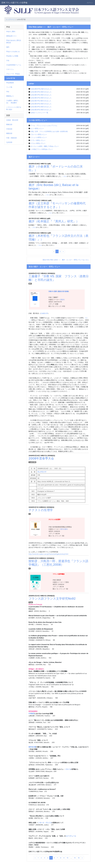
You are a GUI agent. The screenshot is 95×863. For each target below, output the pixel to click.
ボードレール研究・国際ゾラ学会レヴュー (45, 146)
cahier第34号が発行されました (41, 92)
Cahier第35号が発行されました (41, 89)
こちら (64, 176)
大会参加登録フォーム (13, 65)
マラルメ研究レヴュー (38, 143)
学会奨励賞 (10, 83)
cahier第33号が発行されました (41, 95)
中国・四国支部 (11, 138)
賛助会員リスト (11, 36)
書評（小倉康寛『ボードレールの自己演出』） (55, 168)
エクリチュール (71, 836)
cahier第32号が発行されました (41, 98)
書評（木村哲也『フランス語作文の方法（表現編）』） (58, 237)
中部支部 (9, 129)
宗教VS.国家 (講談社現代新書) (59, 291)
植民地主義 (32, 747)
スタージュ (10, 69)
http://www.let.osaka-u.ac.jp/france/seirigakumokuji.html (48, 554)
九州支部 (9, 142)
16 (79, 858)
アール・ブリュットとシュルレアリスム (44, 125)
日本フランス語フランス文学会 (14, 2)
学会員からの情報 (12, 56)
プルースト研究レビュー (39, 134)
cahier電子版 (10, 78)
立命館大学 (44, 313)
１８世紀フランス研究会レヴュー (42, 149)
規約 (7, 47)
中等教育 (32, 713)
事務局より (10, 96)
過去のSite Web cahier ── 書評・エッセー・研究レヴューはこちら (66, 260)
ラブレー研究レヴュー (38, 140)
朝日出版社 (64, 529)
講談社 (62, 299)
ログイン (90, 3)
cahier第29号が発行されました (41, 107)
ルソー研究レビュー (37, 128)
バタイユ (68, 769)
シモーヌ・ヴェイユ (45, 822)
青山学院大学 (41, 472)
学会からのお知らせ (13, 51)
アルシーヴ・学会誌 (13, 74)
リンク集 (9, 87)
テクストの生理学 (41, 510)
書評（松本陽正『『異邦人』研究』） (54, 221)
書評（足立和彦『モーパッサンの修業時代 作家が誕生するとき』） (59, 205)
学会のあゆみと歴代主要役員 (13, 41)
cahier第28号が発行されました (41, 110)
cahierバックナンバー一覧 (39, 113)
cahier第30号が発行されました (41, 104)
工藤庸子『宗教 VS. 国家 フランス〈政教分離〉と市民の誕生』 (59, 278)
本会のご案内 (10, 31)
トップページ (10, 19)
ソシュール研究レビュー (39, 137)
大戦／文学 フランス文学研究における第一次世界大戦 (49, 131)
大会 (7, 60)
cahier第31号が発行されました (41, 101)
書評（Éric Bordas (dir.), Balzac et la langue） (53, 186)
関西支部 (9, 133)
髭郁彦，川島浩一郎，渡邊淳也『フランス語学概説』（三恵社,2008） (58, 562)
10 (67, 858)
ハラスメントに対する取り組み (13, 108)
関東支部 (9, 124)
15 (75, 858)
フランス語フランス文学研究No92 (52, 598)
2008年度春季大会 (41, 458)
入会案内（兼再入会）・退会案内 (12, 102)
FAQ (7, 91)
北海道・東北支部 (12, 120)
